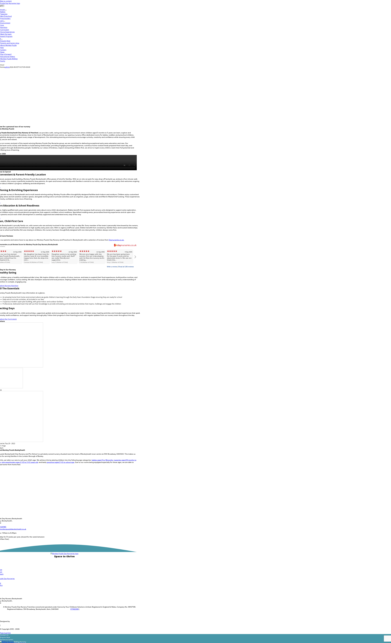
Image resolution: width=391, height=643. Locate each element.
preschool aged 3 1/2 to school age (60, 462)
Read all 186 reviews (126, 267)
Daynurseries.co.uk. (116, 240)
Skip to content (6, 1)
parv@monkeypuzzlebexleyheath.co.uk (101, 609)
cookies (89, 617)
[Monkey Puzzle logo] (64, 553)
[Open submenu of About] (2, 39)
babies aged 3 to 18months (102, 460)
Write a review (112, 267)
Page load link (5, 633)
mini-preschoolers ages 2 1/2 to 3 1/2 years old (20, 462)
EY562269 (74, 609)
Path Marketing (16, 621)
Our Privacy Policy (125, 609)
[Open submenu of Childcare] (4, 21)
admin (7, 67)
